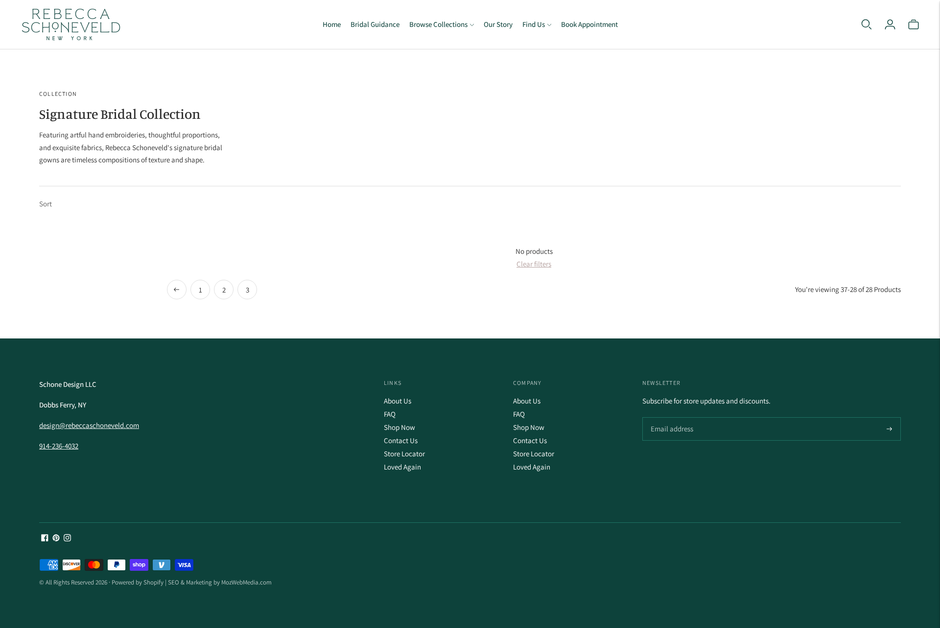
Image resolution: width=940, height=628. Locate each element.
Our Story (498, 24)
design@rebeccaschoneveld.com (89, 425)
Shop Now (399, 427)
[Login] (890, 24)
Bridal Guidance (375, 24)
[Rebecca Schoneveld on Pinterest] (56, 538)
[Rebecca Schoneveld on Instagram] (67, 538)
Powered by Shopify (138, 582)
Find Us (533, 24)
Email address (670, 418)
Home (332, 24)
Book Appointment (589, 24)
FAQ (390, 414)
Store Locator (404, 453)
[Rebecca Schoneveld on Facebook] (44, 538)
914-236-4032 (58, 445)
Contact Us (401, 440)
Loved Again (402, 466)
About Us (397, 400)
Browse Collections (438, 24)
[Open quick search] (866, 24)
